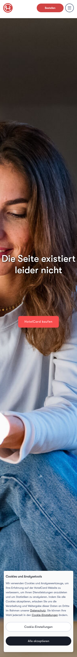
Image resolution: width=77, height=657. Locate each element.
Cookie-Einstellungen (45, 615)
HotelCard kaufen (38, 321)
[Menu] (69, 8)
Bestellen (50, 7)
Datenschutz (38, 610)
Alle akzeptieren (38, 641)
